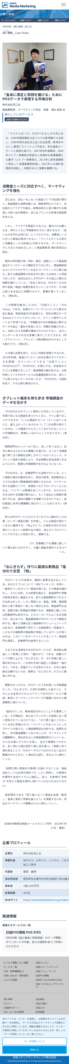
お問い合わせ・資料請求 (16, 975)
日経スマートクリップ (47, 966)
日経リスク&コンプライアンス (50, 985)
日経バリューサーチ (46, 971)
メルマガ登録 (10, 979)
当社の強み (41, 1003)
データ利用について (34, 1041)
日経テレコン (42, 962)
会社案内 (40, 999)
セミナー (8, 1003)
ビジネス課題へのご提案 (16, 962)
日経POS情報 (42, 975)
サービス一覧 (10, 966)
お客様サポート (11, 1007)
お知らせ (40, 1007)
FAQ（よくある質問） (15, 1011)
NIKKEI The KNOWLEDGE (49, 979)
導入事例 (18, 26)
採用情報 (40, 1011)
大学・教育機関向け (14, 971)
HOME (8, 26)
